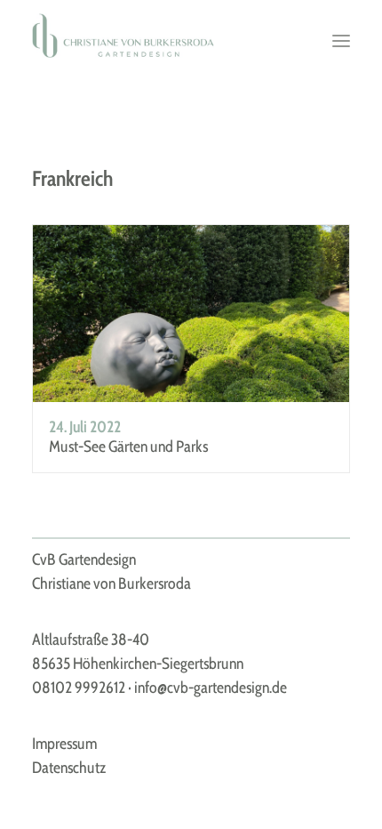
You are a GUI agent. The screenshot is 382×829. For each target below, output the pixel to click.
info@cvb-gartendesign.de (210, 687)
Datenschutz (69, 767)
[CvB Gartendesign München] (123, 35)
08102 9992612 (78, 687)
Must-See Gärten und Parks (128, 446)
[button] (341, 41)
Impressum (64, 743)
